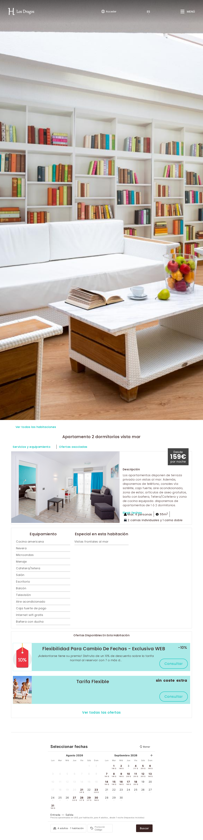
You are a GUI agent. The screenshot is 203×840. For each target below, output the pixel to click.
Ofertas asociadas (73, 447)
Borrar (146, 746)
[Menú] (182, 11)
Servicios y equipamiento (31, 447)
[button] (14, 487)
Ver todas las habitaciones (36, 427)
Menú (191, 11)
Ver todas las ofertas (101, 712)
